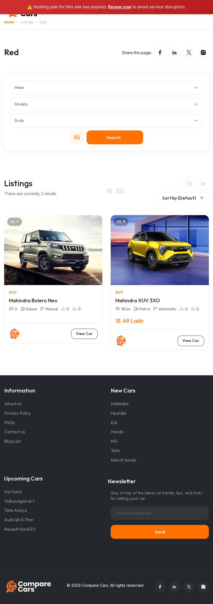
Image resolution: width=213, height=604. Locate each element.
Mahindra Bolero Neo (33, 300)
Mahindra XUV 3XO (137, 300)
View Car (84, 333)
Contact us (14, 431)
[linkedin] (174, 52)
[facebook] (160, 52)
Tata (115, 450)
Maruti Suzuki (123, 460)
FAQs (9, 422)
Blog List (12, 441)
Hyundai (118, 413)
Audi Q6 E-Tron (18, 519)
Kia (114, 422)
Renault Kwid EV (20, 529)
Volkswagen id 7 (19, 501)
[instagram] (203, 52)
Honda (117, 431)
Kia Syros (13, 491)
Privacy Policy (17, 413)
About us (12, 403)
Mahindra (119, 403)
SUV (13, 292)
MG (114, 441)
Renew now (119, 6)
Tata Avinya (15, 510)
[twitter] (188, 52)
